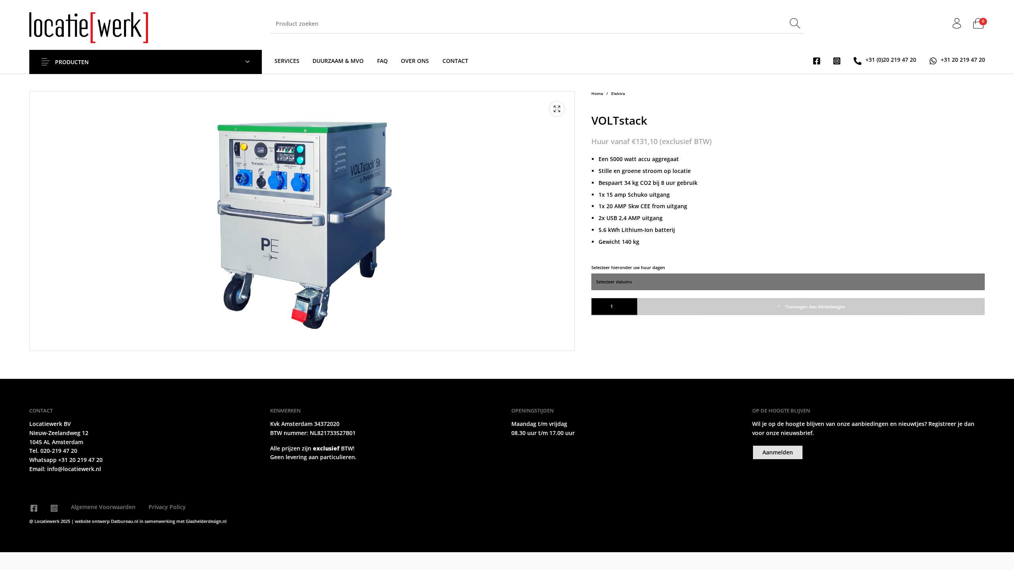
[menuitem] (287, 61)
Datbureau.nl (125, 521)
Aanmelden (777, 452)
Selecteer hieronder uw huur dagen (628, 267)
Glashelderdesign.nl (206, 521)
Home (597, 93)
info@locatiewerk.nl (73, 469)
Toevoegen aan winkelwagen (815, 307)
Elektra (618, 93)
